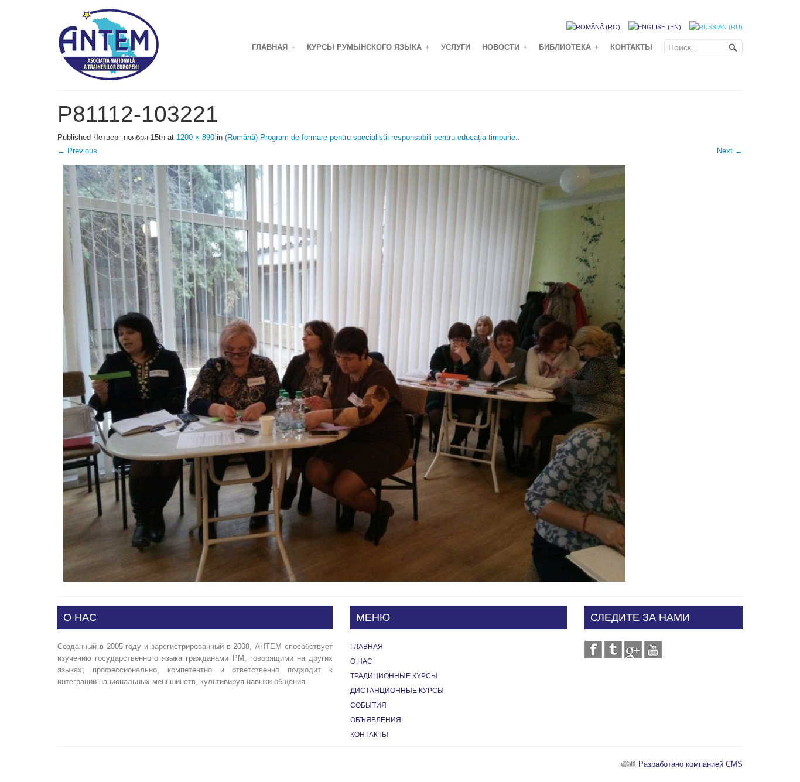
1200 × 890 (195, 137)
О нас (361, 661)
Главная (273, 47)
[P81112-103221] (344, 372)
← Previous (77, 150)
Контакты (631, 47)
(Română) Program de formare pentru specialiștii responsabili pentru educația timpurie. (371, 137)
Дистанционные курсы (397, 691)
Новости (504, 47)
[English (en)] (654, 26)
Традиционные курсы (393, 676)
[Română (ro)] (593, 26)
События (368, 705)
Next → (730, 150)
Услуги (455, 47)
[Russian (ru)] (716, 26)
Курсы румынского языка (368, 47)
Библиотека (569, 47)
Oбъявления (375, 720)
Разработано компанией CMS (690, 764)
